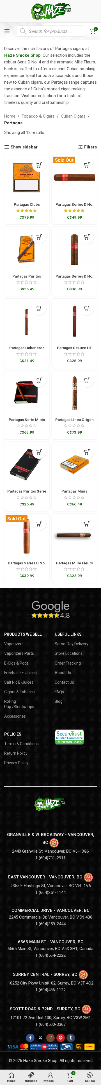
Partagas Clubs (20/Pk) (27, 206)
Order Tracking (68, 663)
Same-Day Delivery (71, 644)
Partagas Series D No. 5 (27, 565)
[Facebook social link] (30, 1038)
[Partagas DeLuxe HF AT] (74, 321)
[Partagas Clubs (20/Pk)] (26, 177)
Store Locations (68, 653)
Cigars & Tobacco (19, 692)
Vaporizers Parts (19, 653)
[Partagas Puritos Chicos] (26, 249)
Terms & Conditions (21, 743)
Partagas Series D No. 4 (74, 206)
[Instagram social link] (50, 1038)
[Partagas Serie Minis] (26, 392)
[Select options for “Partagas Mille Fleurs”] (87, 524)
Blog (59, 701)
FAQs (59, 692)
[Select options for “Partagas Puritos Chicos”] (39, 237)
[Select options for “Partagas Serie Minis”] (39, 380)
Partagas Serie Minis (27, 419)
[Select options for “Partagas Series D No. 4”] (87, 165)
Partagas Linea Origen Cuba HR (74, 421)
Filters (90, 147)
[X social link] (40, 1038)
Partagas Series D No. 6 (74, 278)
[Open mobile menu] (7, 31)
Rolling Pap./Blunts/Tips (19, 704)
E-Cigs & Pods (16, 663)
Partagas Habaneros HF (26, 349)
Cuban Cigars (73, 116)
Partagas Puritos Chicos (26, 278)
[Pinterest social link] (60, 1038)
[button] (39, 165)
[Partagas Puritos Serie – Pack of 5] (26, 464)
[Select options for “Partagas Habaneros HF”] (39, 308)
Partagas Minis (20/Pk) (74, 493)
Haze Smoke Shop (22, 55)
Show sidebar (24, 147)
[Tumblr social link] (70, 1038)
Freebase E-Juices (20, 672)
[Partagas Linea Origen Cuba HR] (74, 392)
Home (9, 116)
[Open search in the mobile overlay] (50, 31)
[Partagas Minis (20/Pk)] (74, 464)
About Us (63, 672)
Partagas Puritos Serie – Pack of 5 (26, 493)
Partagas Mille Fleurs (74, 563)
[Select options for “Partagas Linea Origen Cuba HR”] (87, 380)
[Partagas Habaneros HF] (26, 321)
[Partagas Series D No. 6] (74, 249)
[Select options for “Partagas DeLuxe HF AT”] (87, 308)
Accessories (15, 716)
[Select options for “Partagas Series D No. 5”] (39, 524)
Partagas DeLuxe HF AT (74, 349)
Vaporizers (14, 644)
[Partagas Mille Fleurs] (74, 536)
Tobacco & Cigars (38, 116)
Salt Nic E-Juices (18, 682)
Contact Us (64, 682)
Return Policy (15, 753)
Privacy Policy (16, 763)
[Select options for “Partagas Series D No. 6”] (87, 237)
